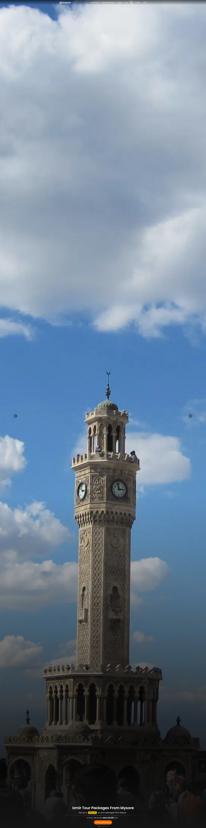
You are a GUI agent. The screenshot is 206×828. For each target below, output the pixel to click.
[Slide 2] (100, 826)
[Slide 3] (102, 826)
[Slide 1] (98, 826)
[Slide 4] (103, 826)
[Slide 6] (107, 826)
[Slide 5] (105, 826)
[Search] (131, 2)
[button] (15, 416)
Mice (126, 2)
